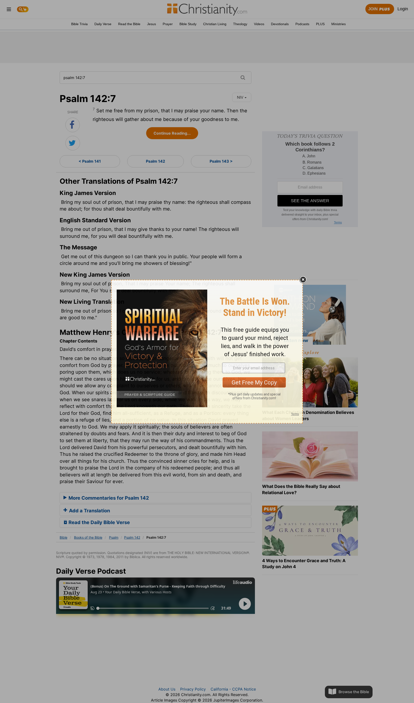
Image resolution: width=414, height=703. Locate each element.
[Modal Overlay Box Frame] (207, 351)
